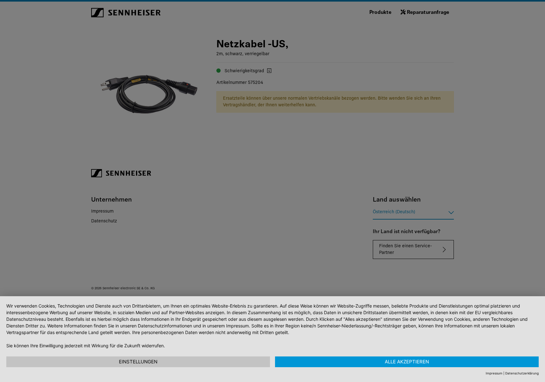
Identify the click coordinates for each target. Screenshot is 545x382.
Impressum (494, 373)
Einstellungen (138, 362)
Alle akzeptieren (407, 362)
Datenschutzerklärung (522, 373)
